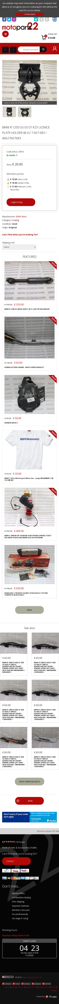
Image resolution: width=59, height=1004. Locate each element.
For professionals (20, 914)
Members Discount (21, 910)
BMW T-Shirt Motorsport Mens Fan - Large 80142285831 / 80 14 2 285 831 (28, 479)
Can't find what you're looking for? (20, 234)
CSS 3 (18, 984)
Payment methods (20, 905)
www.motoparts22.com (32, 977)
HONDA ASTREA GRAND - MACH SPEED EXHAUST (24, 367)
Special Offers (18, 893)
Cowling (15, 220)
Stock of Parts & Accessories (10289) (19, 847)
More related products (29, 781)
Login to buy (16, 202)
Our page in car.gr (20, 918)
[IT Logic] (51, 996)
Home (7, 987)
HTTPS (47, 984)
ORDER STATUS (18, 987)
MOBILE (38, 984)
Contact (10, 861)
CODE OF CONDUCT (47, 987)
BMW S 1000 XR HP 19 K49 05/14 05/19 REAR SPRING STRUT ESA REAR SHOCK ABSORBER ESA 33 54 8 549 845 (27, 536)
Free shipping (18, 901)
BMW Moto (21, 216)
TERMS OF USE (31, 987)
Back (30, 800)
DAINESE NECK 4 (10, 423)
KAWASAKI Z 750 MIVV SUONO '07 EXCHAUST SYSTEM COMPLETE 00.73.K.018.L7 (26, 594)
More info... (15, 189)
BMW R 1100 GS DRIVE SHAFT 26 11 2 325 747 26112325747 (26, 309)
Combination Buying (21, 897)
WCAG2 (27, 984)
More (29, 610)
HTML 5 (8, 984)
